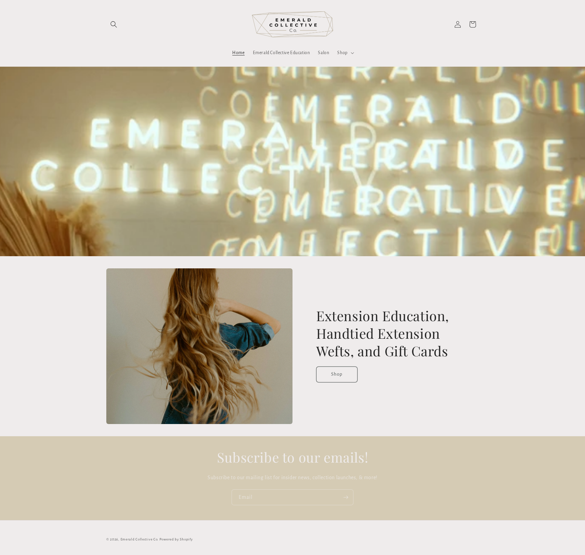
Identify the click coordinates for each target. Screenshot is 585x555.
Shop (337, 374)
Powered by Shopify (176, 539)
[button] (113, 24)
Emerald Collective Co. (140, 539)
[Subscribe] (345, 497)
